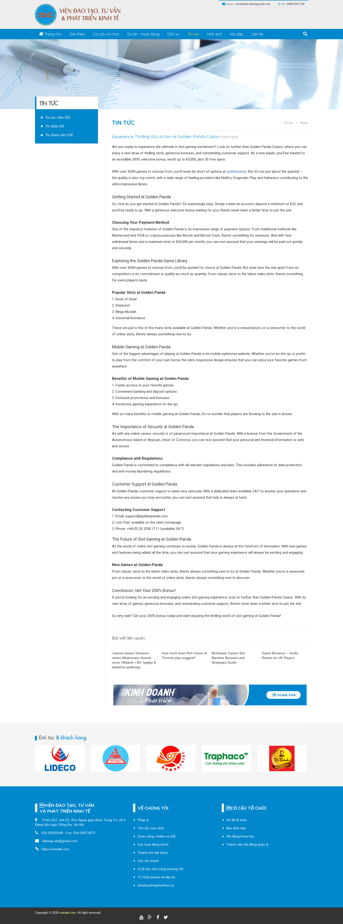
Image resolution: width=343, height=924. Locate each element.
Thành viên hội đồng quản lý (247, 844)
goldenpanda (236, 171)
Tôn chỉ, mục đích (151, 828)
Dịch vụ (173, 34)
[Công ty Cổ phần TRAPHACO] (171, 758)
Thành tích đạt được (153, 852)
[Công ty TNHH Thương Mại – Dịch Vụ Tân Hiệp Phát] (226, 758)
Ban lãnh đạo (236, 828)
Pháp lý (143, 820)
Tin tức (193, 34)
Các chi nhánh (148, 861)
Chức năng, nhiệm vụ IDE (157, 836)
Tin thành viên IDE (59, 135)
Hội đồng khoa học (240, 836)
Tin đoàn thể (55, 126)
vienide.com (68, 912)
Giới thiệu (77, 34)
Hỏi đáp (236, 34)
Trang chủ (52, 34)
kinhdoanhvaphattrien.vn (156, 885)
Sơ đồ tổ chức (236, 820)
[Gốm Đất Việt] (115, 758)
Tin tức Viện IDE (58, 117)
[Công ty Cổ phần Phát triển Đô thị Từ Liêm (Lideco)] (282, 758)
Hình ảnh (214, 34)
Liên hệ (257, 34)
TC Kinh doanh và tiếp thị (156, 877)
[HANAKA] (60, 758)
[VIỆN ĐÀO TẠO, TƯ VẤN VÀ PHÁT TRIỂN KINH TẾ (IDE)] (80, 14)
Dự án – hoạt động (143, 34)
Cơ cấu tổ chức (106, 34)
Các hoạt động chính (153, 844)
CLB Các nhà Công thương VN (160, 869)
